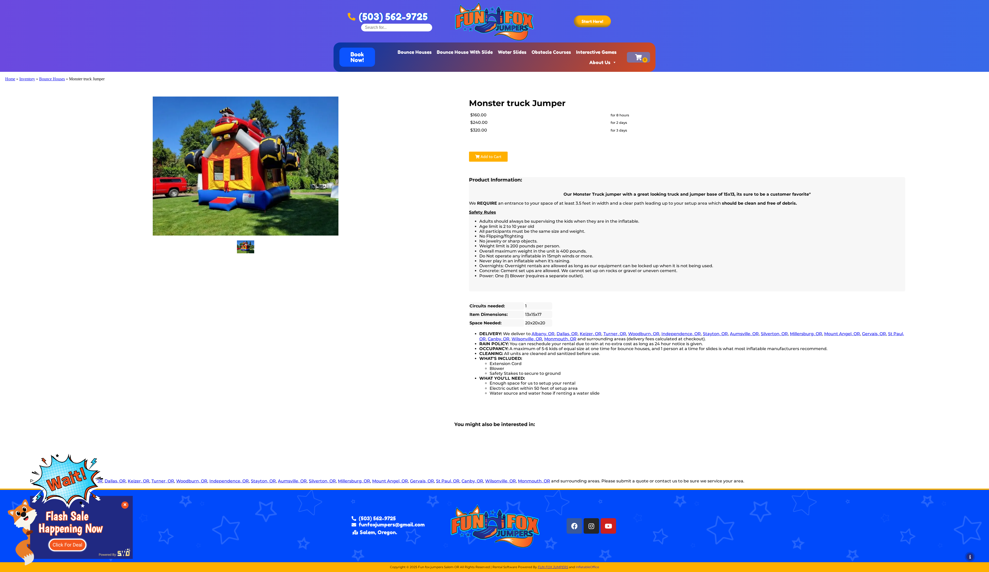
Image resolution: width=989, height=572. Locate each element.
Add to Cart (490, 156)
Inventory (27, 79)
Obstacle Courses (551, 52)
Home (10, 79)
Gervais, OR (874, 333)
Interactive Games (596, 52)
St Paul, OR (447, 481)
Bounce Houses (415, 52)
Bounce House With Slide (465, 52)
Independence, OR (681, 333)
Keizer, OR (590, 333)
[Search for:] (396, 27)
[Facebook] (574, 526)
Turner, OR (614, 333)
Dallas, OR (567, 333)
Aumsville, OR (744, 333)
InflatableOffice (587, 567)
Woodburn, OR (643, 333)
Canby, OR (498, 338)
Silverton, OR (774, 333)
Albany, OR (543, 333)
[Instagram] (591, 526)
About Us (599, 62)
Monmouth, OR (560, 338)
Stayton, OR (715, 333)
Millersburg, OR (806, 333)
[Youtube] (608, 526)
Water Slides (512, 52)
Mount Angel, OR (842, 333)
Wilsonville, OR (526, 338)
